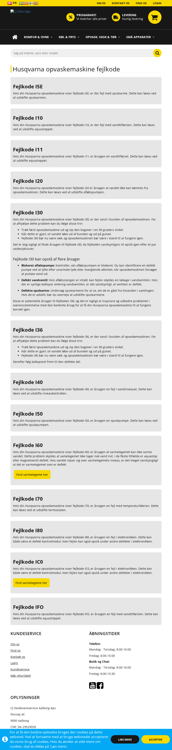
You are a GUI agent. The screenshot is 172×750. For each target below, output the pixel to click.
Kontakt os (120, 3)
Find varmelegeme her (32, 475)
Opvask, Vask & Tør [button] (101, 37)
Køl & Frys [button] (67, 37)
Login (157, 3)
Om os (101, 3)
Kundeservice (20, 669)
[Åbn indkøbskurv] (155, 17)
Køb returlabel (20, 676)
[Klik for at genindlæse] (20, 17)
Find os (141, 3)
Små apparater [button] (138, 37)
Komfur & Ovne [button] (36, 37)
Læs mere (125, 739)
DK (14, 3)
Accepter (155, 739)
